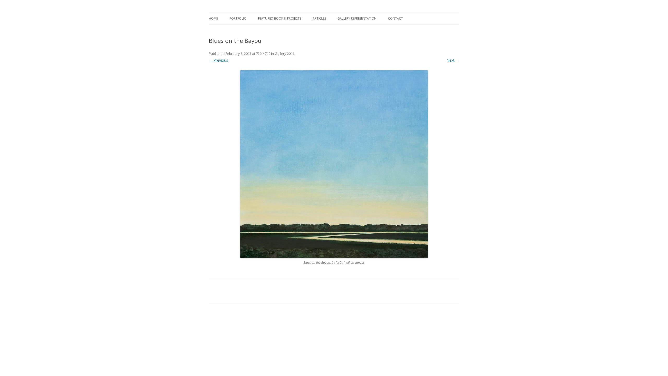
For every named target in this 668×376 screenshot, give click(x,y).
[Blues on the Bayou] (334, 164)
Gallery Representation (357, 18)
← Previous (218, 60)
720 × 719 (263, 53)
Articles (319, 18)
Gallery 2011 (284, 53)
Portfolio (238, 18)
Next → (452, 60)
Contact (395, 18)
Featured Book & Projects (279, 18)
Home (213, 18)
